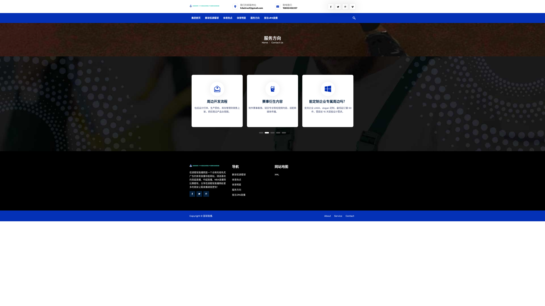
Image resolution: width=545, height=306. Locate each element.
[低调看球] (208, 6)
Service (338, 216)
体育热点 (227, 18)
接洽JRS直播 (271, 18)
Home (265, 42)
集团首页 (196, 18)
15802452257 (290, 8)
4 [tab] (278, 132)
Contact (350, 216)
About (327, 216)
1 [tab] (261, 132)
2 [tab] (267, 132)
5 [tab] (284, 132)
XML (277, 174)
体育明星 (241, 18)
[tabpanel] (217, 100)
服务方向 (255, 18)
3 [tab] (272, 132)
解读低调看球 (212, 18)
